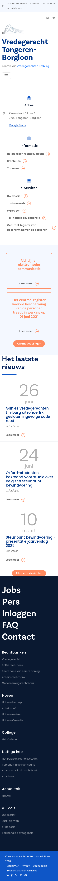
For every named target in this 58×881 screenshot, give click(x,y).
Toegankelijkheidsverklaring (22, 870)
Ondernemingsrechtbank (18, 683)
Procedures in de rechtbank (19, 770)
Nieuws (6, 796)
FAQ (10, 625)
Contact (18, 636)
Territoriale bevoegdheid (17, 833)
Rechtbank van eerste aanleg (21, 671)
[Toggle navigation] (6, 75)
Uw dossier (8, 815)
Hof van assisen (11, 714)
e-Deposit (8, 827)
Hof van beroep (12, 702)
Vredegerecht (11, 659)
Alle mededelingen (29, 343)
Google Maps (17, 125)
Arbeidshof (9, 708)
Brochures (49, 3)
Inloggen (19, 613)
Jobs (11, 589)
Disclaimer (13, 866)
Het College (9, 739)
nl (47, 18)
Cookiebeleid (40, 866)
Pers (11, 601)
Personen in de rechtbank (18, 765)
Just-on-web (10, 821)
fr (53, 18)
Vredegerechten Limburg (33, 66)
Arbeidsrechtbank (13, 677)
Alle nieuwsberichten (29, 573)
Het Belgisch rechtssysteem (20, 759)
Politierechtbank (12, 665)
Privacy (26, 866)
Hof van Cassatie (12, 720)
